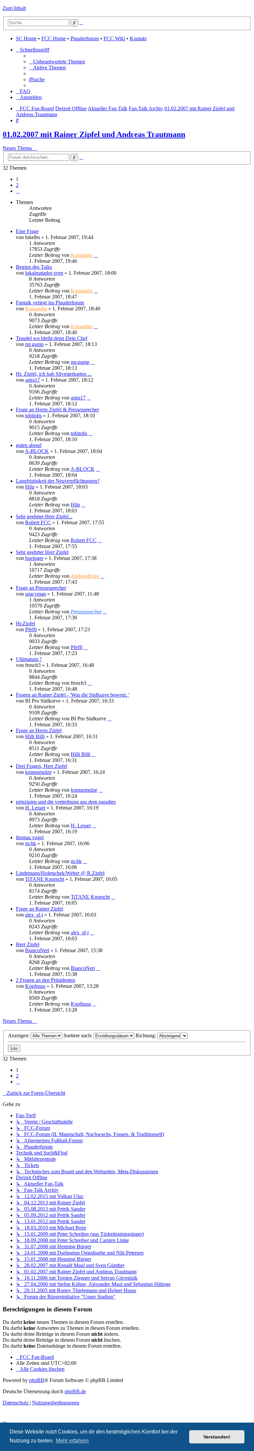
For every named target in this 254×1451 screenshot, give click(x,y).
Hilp (29, 487)
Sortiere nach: (79, 1035)
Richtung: (146, 1035)
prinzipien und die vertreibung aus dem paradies (66, 802)
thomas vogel (30, 837)
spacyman (35, 594)
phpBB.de (75, 1391)
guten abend (28, 445)
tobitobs (33, 415)
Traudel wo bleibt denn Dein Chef (51, 338)
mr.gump (34, 344)
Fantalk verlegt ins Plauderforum (50, 302)
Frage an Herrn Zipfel (39, 730)
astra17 (32, 380)
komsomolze (38, 772)
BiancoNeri (37, 950)
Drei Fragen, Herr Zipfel (41, 766)
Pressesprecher (86, 611)
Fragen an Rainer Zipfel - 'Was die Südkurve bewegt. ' (72, 695)
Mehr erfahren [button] (72, 1440)
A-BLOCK (37, 451)
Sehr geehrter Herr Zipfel (42, 552)
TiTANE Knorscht (44, 879)
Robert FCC (38, 522)
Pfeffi (31, 629)
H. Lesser (35, 808)
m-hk (30, 843)
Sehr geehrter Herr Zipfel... (44, 516)
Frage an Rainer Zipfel (39, 909)
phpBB (36, 1380)
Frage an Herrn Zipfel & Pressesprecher (57, 409)
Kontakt (138, 38)
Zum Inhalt (14, 8)
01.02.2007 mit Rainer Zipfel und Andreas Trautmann (94, 134)
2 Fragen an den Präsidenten (45, 980)
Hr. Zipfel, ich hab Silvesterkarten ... (54, 374)
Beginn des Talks (34, 267)
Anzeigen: (19, 1035)
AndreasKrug (84, 576)
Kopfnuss (35, 986)
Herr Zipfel (27, 944)
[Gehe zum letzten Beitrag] (96, 255)
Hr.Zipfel (25, 623)
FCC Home (53, 38)
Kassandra (82, 255)
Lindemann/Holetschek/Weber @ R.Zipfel (60, 873)
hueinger (34, 558)
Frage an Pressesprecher (41, 588)
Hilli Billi (35, 736)
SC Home (26, 38)
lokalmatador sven (44, 273)
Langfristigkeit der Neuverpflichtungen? (58, 481)
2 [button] (17, 185)
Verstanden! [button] (217, 1436)
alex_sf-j (34, 914)
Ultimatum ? (29, 659)
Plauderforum (84, 38)
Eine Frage (27, 231)
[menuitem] (57, 61)
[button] (18, 191)
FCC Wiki (114, 38)
